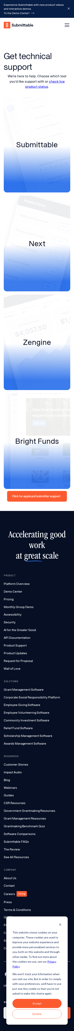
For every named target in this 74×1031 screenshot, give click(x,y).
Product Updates (15, 653)
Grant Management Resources (25, 818)
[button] (66, 25)
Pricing (8, 599)
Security (10, 622)
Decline (37, 1014)
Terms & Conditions (17, 910)
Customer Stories (16, 764)
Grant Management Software (24, 690)
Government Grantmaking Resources (29, 811)
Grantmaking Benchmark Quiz (24, 826)
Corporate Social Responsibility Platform (32, 697)
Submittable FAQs (16, 842)
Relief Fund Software (18, 728)
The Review (12, 849)
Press (8, 902)
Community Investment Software (26, 720)
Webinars (10, 788)
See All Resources (16, 857)
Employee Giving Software (22, 705)
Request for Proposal (18, 661)
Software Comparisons (20, 834)
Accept (37, 1003)
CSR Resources (14, 803)
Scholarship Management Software (28, 736)
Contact (9, 886)
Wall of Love (12, 669)
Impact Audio (13, 772)
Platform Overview (17, 584)
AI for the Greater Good (20, 630)
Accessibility (13, 614)
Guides (9, 795)
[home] (19, 25)
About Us (10, 878)
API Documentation (17, 638)
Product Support (15, 645)
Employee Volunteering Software (26, 713)
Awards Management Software (25, 743)
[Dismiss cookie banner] (60, 925)
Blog (7, 780)
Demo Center (13, 591)
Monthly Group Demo (19, 607)
